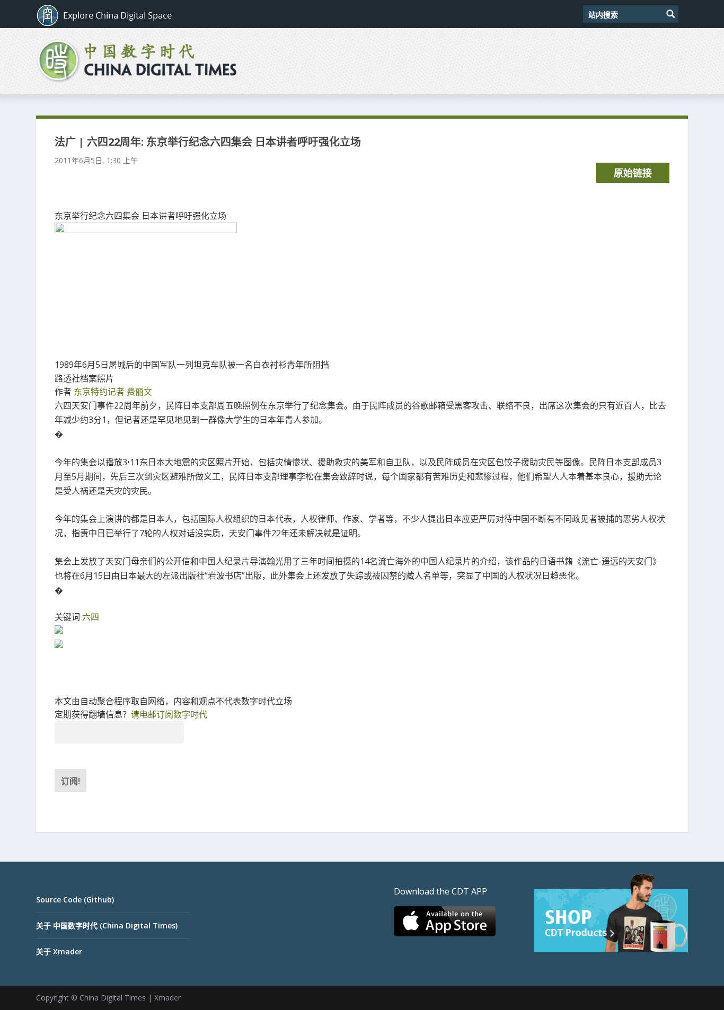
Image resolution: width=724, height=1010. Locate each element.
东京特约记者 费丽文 (113, 391)
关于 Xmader (59, 951)
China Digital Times (113, 998)
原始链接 (633, 172)
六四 (90, 617)
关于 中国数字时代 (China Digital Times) (107, 925)
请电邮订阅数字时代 (169, 714)
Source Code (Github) (75, 899)
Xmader (167, 998)
